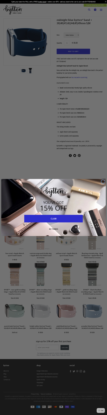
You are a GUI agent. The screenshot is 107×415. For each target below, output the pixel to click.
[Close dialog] (103, 181)
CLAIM (53, 218)
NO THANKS (53, 229)
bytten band (42, 2)
